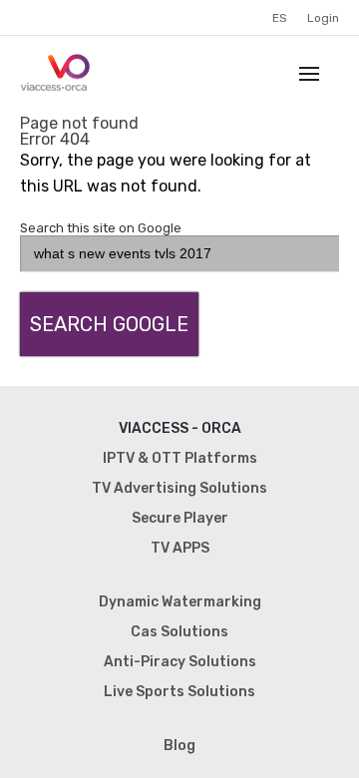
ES (279, 18)
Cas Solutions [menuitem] (179, 631)
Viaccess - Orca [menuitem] (180, 428)
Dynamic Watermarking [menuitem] (180, 601)
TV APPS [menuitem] (180, 548)
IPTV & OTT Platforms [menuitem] (180, 458)
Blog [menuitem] (179, 745)
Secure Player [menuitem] (180, 518)
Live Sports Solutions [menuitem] (179, 691)
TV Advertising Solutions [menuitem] (179, 488)
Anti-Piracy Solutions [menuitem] (180, 661)
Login (323, 18)
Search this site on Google (100, 227)
